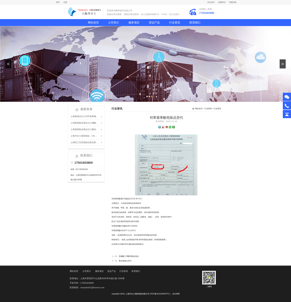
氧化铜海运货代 (125, 261)
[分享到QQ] (166, 127)
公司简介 (113, 22)
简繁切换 (232, 2)
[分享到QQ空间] (159, 127)
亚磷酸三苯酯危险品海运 (129, 256)
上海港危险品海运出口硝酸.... (84, 123)
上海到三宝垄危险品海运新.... (84, 142)
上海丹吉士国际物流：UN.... (83, 136)
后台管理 (176, 294)
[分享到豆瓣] (173, 127)
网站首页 (93, 22)
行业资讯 (174, 22)
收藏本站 (222, 2)
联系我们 (194, 22)
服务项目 (134, 22)
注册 (65, 2)
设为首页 (211, 2)
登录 (58, 2)
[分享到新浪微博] (163, 127)
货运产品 (154, 22)
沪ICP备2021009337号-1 (160, 294)
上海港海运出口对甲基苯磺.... (84, 116)
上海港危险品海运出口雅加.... (84, 129)
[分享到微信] (170, 127)
